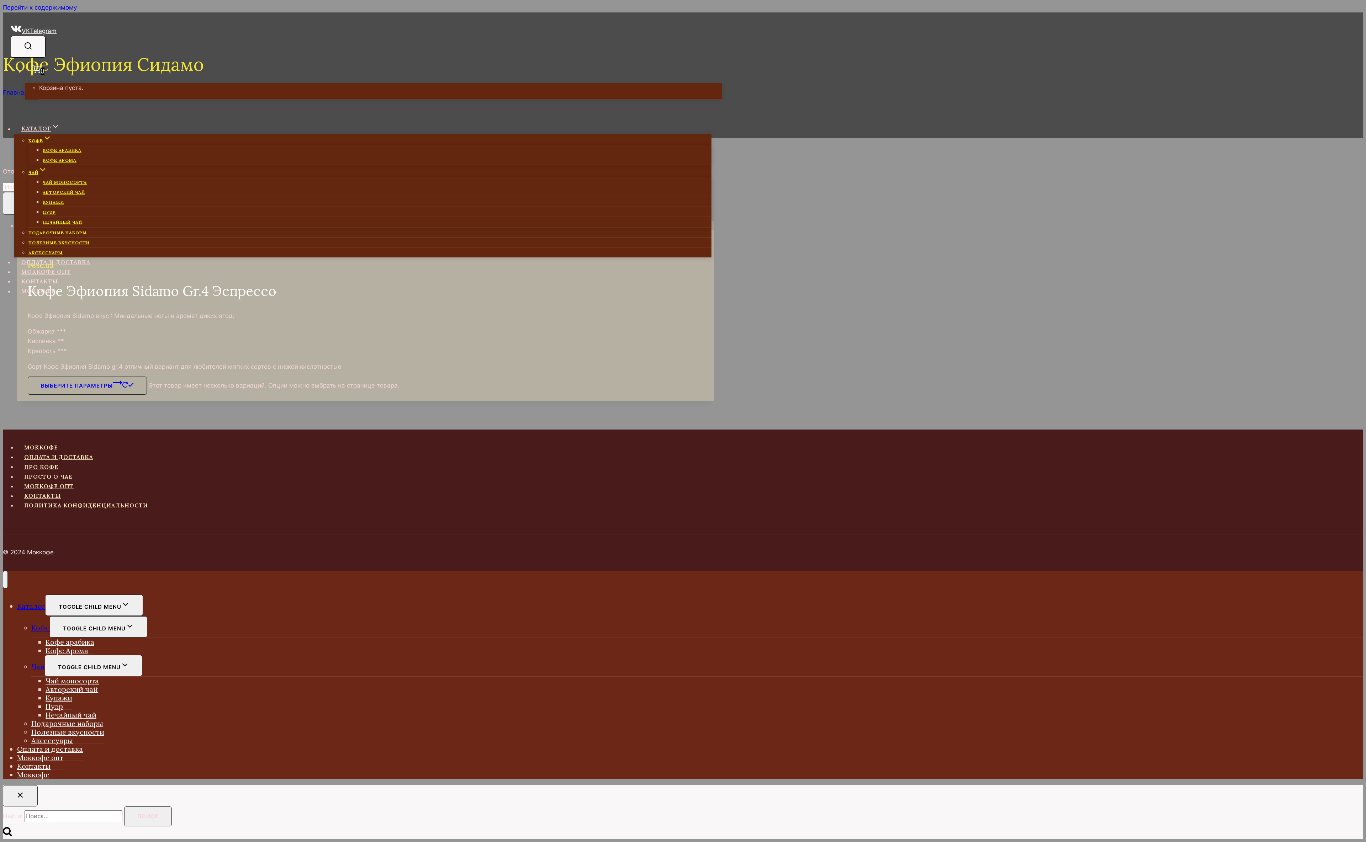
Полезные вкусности (59, 242)
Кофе (40, 627)
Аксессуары (45, 252)
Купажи (53, 202)
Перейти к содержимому (40, 7)
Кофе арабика (62, 150)
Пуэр (49, 212)
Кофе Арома (59, 160)
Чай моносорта (65, 182)
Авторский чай (64, 192)
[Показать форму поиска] (28, 47)
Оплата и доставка (55, 262)
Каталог (31, 606)
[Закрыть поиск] (20, 795)
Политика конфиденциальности (86, 505)
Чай (38, 666)
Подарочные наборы (57, 232)
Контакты (39, 281)
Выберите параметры (77, 385)
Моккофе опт (46, 271)
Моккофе (38, 291)
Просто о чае (48, 476)
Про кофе (41, 466)
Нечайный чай (62, 222)
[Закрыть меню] (5, 579)
